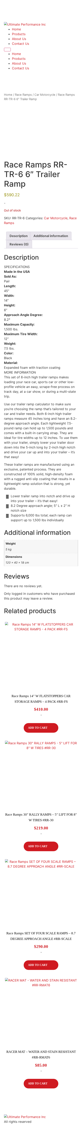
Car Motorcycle (44, 95)
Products (18, 34)
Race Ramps (23, 95)
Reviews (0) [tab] (19, 244)
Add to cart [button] (37, 727)
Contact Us (20, 44)
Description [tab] (19, 236)
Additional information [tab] (50, 236)
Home (16, 29)
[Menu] (7, 49)
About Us (19, 39)
